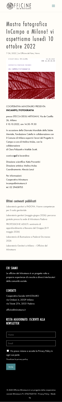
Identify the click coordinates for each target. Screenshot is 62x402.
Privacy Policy (43, 394)
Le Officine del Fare (26, 53)
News (37, 53)
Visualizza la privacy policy (17, 359)
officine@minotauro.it (15, 309)
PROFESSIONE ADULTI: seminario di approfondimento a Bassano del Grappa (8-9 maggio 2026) (27, 228)
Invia (11, 366)
